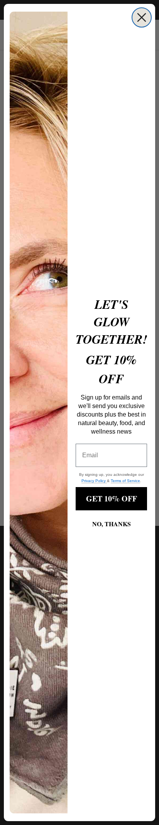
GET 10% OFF (111, 498)
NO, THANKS (111, 523)
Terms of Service (125, 481)
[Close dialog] (141, 17)
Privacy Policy (94, 481)
